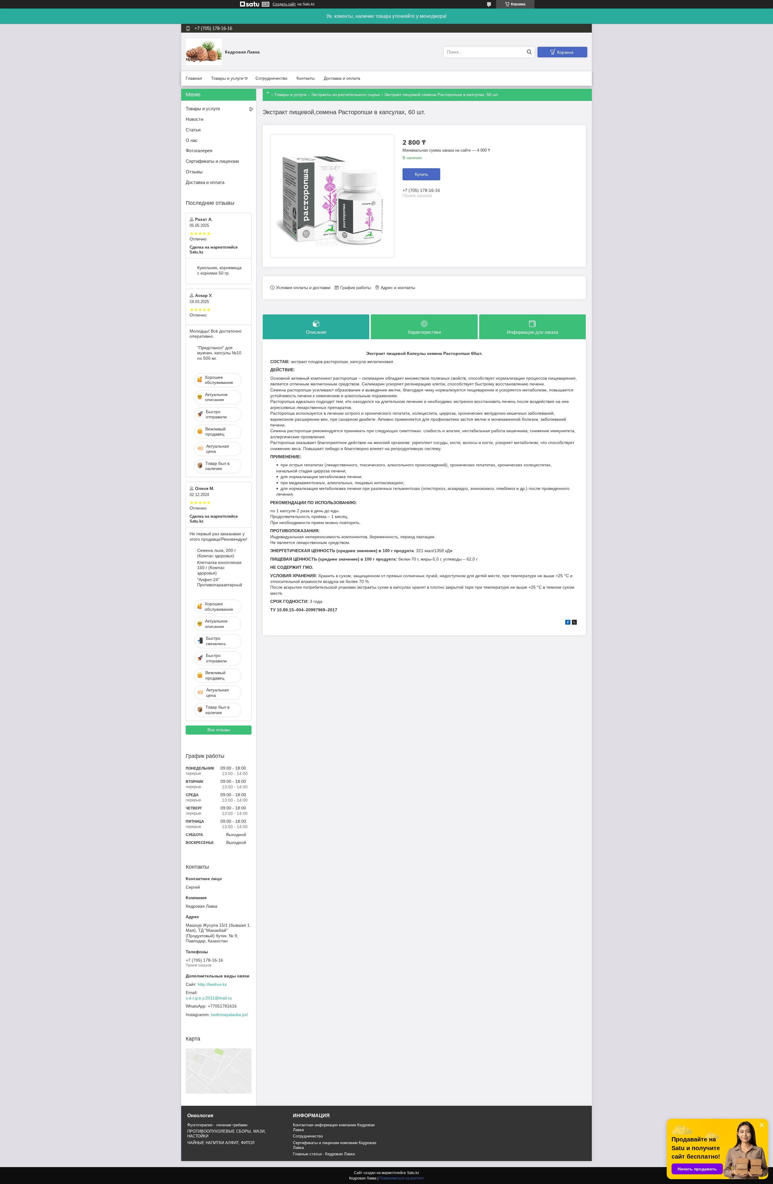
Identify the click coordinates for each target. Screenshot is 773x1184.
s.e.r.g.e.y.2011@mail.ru (209, 998)
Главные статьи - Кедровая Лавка (324, 1154)
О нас (192, 140)
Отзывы (194, 171)
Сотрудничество (271, 78)
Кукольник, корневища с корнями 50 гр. (219, 270)
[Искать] (529, 52)
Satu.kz (413, 1173)
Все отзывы (218, 729)
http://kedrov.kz (212, 984)
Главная (194, 78)
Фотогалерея (199, 150)
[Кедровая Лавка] (204, 51)
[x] (574, 623)
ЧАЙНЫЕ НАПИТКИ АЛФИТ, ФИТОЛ (221, 1143)
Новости (194, 119)
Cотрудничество (308, 1136)
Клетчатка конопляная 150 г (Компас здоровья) (219, 567)
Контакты (306, 78)
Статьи (193, 129)
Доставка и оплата (342, 78)
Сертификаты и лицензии (212, 161)
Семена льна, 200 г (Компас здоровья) (216, 553)
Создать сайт (284, 4)
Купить (421, 174)
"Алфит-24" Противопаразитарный (219, 582)
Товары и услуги (227, 78)
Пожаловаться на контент (401, 1178)
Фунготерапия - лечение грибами (217, 1125)
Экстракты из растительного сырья (345, 94)
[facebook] (567, 623)
